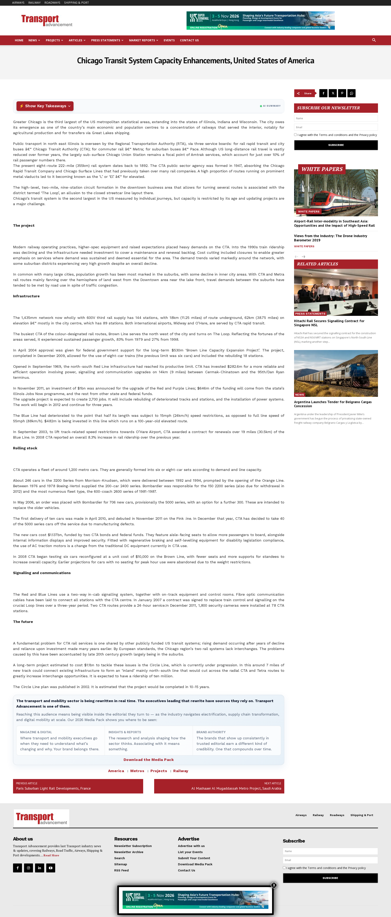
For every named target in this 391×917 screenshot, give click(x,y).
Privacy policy (368, 135)
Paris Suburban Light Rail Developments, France (53, 788)
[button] (374, 41)
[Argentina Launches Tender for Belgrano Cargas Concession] (336, 373)
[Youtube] (50, 867)
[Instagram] (28, 867)
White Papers (309, 211)
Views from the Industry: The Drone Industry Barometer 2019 (330, 238)
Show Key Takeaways (45, 106)
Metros (137, 771)
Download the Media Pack (149, 759)
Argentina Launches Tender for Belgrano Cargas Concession (333, 403)
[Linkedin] (39, 867)
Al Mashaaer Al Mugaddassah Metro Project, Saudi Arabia (236, 788)
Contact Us (189, 40)
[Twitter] (333, 93)
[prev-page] (296, 256)
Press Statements (105, 40)
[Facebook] (323, 93)
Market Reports (142, 40)
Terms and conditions (333, 135)
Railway (34, 2)
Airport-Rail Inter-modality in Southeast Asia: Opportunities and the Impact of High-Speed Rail (334, 223)
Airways (18, 2)
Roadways (52, 2)
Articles (75, 40)
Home (19, 40)
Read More (51, 855)
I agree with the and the (337, 135)
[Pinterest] (342, 93)
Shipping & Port (76, 2)
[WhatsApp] (351, 93)
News (33, 40)
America (116, 771)
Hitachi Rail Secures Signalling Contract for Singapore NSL (329, 322)
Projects (53, 40)
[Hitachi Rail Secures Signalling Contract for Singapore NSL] (336, 292)
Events (169, 40)
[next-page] (303, 256)
